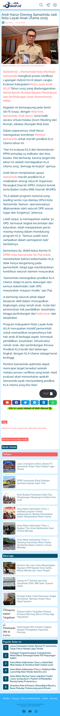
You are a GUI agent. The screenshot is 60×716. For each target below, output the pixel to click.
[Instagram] (36, 711)
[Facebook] (23, 711)
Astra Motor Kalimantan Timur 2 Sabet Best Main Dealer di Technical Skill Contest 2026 (31, 663)
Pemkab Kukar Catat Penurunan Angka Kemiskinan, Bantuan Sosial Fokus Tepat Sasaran (36, 599)
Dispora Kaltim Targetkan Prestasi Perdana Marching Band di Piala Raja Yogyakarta (35, 614)
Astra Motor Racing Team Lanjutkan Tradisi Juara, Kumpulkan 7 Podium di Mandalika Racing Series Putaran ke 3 (31, 679)
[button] (7, 402)
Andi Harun (6, 428)
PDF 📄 (48, 393)
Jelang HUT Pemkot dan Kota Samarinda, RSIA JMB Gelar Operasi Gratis (35, 583)
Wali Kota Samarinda (37, 428)
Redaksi (6, 698)
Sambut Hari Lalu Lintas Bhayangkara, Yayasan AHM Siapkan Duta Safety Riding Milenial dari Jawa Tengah (36, 568)
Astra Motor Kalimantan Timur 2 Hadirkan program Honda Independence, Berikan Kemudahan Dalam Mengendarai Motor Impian (35, 513)
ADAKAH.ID (10, 71)
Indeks (45, 698)
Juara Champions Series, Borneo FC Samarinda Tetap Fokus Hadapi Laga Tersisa (35, 466)
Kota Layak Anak (20, 428)
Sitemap (53, 698)
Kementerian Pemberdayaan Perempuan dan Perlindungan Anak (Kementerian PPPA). (30, 97)
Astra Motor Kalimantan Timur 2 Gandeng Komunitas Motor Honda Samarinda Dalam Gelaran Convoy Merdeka (34, 544)
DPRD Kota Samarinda (17, 254)
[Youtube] (30, 711)
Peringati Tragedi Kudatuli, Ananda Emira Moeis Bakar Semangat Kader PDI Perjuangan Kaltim (33, 655)
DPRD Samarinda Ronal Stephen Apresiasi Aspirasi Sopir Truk (33, 481)
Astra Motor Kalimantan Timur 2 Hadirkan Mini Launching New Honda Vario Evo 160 (33, 670)
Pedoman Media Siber (30, 698)
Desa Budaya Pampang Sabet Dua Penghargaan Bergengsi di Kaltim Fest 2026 (36, 497)
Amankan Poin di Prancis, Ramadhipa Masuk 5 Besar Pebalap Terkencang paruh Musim (33, 686)
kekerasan (43, 313)
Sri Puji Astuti (41, 254)
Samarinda (10, 177)
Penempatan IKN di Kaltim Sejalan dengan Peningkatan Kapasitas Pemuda (34, 630)
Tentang (15, 698)
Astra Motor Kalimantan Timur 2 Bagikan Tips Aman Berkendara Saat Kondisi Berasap (35, 528)
